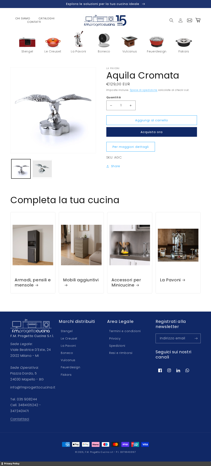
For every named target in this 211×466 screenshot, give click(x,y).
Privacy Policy (11, 463)
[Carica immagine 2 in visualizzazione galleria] (42, 168)
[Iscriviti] (195, 338)
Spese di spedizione (143, 90)
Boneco (67, 353)
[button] (171, 20)
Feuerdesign (70, 367)
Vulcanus (68, 360)
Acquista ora (152, 132)
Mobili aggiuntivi (80, 280)
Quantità (113, 97)
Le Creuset (69, 338)
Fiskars (66, 375)
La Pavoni (170, 280)
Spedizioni (117, 346)
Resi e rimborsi (120, 353)
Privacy (115, 338)
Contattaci (19, 419)
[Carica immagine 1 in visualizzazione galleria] (20, 168)
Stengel (67, 331)
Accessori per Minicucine (126, 282)
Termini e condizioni (125, 331)
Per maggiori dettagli (131, 147)
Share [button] (115, 166)
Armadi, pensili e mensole (33, 282)
